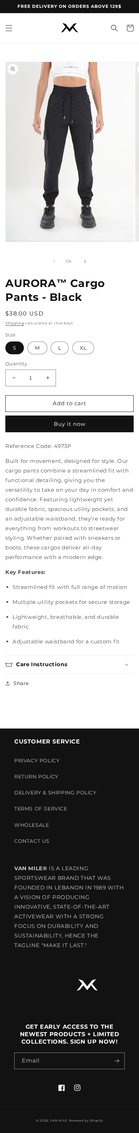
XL (83, 348)
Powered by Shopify (86, 1120)
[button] (9, 28)
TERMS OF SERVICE (40, 808)
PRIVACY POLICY (37, 760)
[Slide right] (85, 261)
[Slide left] (54, 261)
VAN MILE (58, 1120)
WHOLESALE (31, 825)
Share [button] (21, 683)
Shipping (14, 323)
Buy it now (70, 424)
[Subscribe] (116, 1061)
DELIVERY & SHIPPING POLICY (55, 792)
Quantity (16, 363)
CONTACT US (32, 841)
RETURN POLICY (36, 776)
